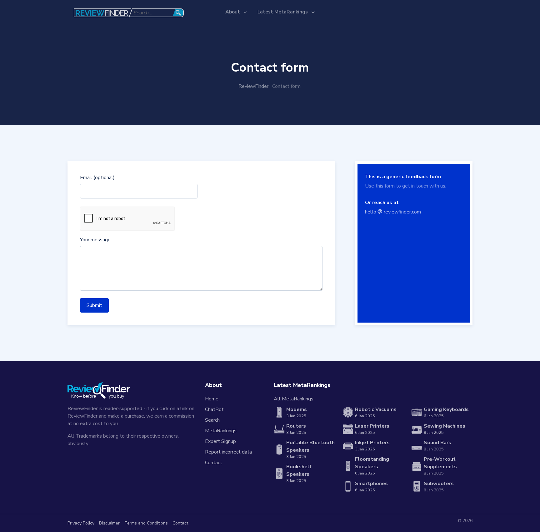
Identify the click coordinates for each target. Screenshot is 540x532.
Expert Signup (220, 441)
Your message (95, 239)
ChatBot (214, 409)
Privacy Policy (81, 523)
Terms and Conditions (146, 523)
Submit (94, 305)
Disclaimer (109, 523)
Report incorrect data (228, 452)
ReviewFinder (253, 86)
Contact (213, 462)
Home (211, 398)
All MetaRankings (293, 398)
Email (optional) (97, 177)
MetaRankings (221, 430)
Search (212, 420)
